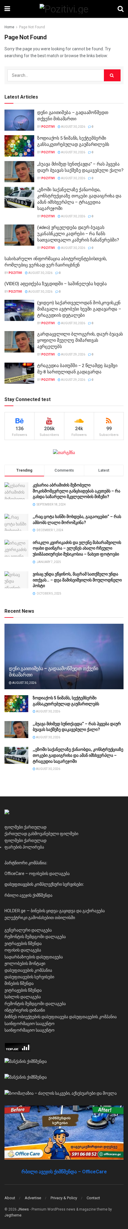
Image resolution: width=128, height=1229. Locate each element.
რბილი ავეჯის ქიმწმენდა (28, 895)
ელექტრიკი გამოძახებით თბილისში (39, 917)
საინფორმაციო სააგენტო (29, 1023)
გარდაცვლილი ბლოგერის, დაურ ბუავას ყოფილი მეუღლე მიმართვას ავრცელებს (80, 340)
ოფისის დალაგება (22, 950)
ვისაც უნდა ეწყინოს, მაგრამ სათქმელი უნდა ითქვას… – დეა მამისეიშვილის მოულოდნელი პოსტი (77, 580)
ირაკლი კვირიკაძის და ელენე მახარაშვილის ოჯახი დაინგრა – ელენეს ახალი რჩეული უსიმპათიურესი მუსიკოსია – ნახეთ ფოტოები (77, 548)
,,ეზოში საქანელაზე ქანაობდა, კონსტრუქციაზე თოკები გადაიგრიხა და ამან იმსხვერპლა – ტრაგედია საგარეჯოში (78, 755)
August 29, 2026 (72, 354)
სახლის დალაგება (22, 996)
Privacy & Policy (64, 1198)
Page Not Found (32, 27)
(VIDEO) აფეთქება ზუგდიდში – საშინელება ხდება (55, 283)
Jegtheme (12, 1215)
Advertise (33, 1198)
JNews (23, 1209)
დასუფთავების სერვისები (29, 976)
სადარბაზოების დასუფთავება (33, 956)
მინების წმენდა (19, 983)
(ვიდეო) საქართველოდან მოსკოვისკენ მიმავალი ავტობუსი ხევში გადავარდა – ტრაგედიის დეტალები (79, 309)
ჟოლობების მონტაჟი (24, 963)
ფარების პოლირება (24, 847)
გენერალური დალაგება (28, 930)
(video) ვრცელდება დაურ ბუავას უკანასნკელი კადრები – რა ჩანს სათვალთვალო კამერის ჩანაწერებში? (78, 234)
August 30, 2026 (72, 126)
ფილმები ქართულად (25, 827)
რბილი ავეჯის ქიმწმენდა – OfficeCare (64, 1172)
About (9, 1198)
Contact (93, 1198)
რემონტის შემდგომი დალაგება (35, 936)
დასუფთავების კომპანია (28, 970)
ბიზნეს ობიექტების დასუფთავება (36, 1016)
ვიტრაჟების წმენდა (23, 943)
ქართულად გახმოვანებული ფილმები (41, 833)
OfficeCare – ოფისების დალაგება (37, 873)
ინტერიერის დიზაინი (24, 1010)
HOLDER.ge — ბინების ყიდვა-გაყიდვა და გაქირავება (54, 910)
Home (9, 27)
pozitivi (48, 126)
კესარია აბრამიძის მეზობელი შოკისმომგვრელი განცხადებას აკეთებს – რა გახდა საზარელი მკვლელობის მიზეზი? (76, 491)
